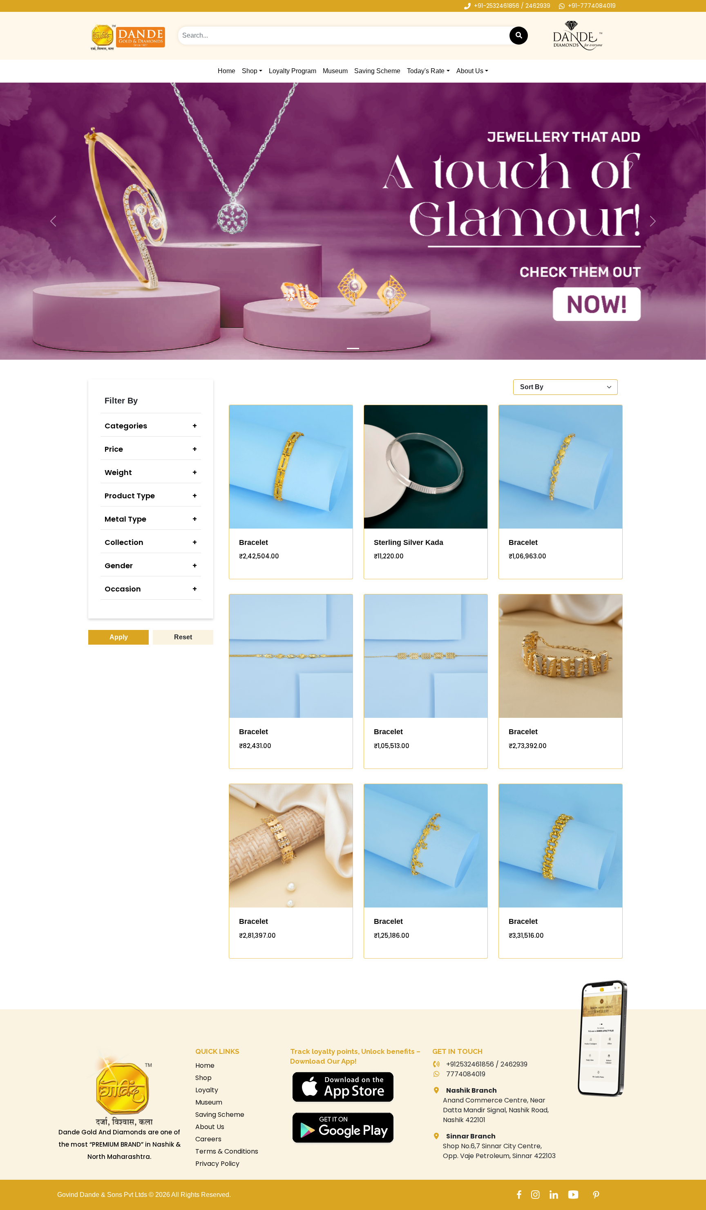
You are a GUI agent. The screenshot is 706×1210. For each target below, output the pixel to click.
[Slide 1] (353, 348)
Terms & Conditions (226, 1151)
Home (226, 70)
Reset (183, 637)
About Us (469, 70)
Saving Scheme (377, 70)
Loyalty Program (292, 70)
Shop (249, 70)
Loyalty (206, 1090)
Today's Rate (426, 70)
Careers (208, 1139)
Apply (118, 637)
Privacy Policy (217, 1163)
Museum (335, 70)
